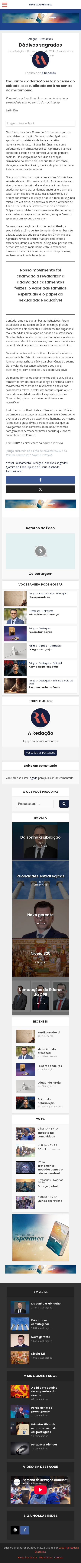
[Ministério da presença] (26, 1052)
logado (33, 778)
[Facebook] (24, 1530)
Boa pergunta (46, 593)
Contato (58, 1557)
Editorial (57, 663)
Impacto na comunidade (46, 1134)
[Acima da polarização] (26, 1103)
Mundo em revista (49, 1201)
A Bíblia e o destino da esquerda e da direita (44, 1391)
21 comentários (39, 1415)
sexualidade (15, 471)
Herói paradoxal (39, 597)
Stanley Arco (40, 884)
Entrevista (48, 611)
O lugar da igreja (40, 649)
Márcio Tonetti (40, 846)
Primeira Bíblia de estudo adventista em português (44, 1428)
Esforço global (47, 1186)
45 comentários (39, 1399)
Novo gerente (40, 914)
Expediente (45, 1557)
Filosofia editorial (27, 1557)
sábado (55, 467)
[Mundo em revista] (26, 1202)
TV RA (54, 1128)
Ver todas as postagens (40, 752)
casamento (24, 463)
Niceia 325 (40, 953)
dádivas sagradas (57, 463)
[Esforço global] (26, 1185)
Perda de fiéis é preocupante (41, 1409)
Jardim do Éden (17, 467)
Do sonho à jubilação (40, 837)
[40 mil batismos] (26, 1150)
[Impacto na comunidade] (26, 1133)
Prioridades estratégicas (41, 876)
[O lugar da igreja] (26, 1086)
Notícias (42, 1145)
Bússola (43, 645)
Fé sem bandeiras (40, 632)
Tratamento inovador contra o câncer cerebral (50, 1169)
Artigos (32, 39)
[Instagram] (15, 1530)
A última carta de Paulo (44, 687)
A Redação (18, 51)
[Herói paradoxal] (26, 1036)
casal (11, 463)
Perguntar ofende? (44, 1444)
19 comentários (39, 1436)
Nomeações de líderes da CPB (40, 992)
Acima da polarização (44, 666)
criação (38, 463)
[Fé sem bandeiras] (26, 1069)
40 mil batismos (48, 1149)
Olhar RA (42, 1128)
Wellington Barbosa (52, 1106)
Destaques (46, 39)
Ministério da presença (44, 614)
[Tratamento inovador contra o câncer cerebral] (26, 1167)
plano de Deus (38, 467)
